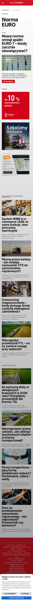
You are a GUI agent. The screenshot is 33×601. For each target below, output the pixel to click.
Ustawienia (25, 593)
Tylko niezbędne (9, 593)
